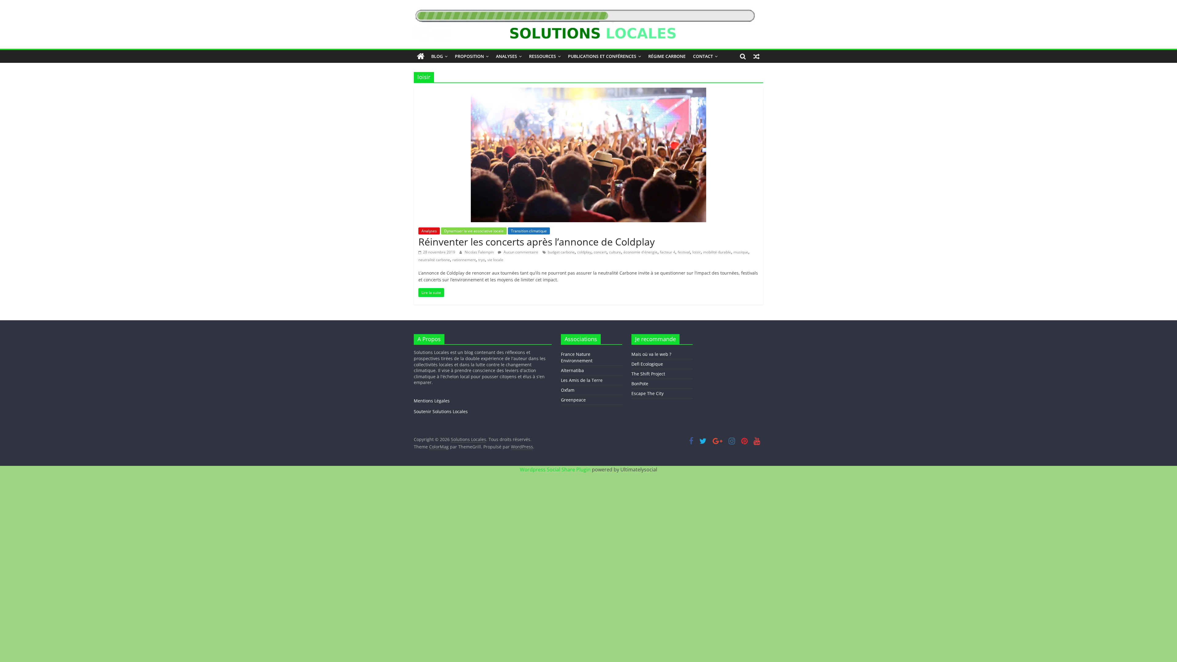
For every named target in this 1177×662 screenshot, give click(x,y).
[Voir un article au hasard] (756, 56)
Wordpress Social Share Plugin (556, 469)
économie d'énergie (640, 252)
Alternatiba (572, 370)
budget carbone (561, 252)
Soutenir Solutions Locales (441, 411)
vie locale (495, 259)
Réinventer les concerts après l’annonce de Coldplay (536, 241)
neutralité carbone (434, 259)
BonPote (639, 383)
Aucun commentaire (520, 252)
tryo (481, 259)
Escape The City (647, 393)
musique (740, 252)
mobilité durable (717, 252)
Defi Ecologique (647, 364)
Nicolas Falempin (480, 252)
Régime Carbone (667, 56)
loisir (696, 252)
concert (600, 252)
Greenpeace (573, 400)
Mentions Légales (432, 401)
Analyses (506, 56)
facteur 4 (667, 252)
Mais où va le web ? (651, 354)
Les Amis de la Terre (582, 380)
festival (684, 252)
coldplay (584, 252)
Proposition (469, 56)
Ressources (542, 56)
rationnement (464, 259)
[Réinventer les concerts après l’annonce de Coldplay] (588, 91)
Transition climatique (529, 231)
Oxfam (567, 390)
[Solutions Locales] (421, 56)
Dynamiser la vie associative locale (474, 231)
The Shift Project (648, 374)
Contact (703, 56)
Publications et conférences (602, 56)
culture (615, 252)
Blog (437, 56)
